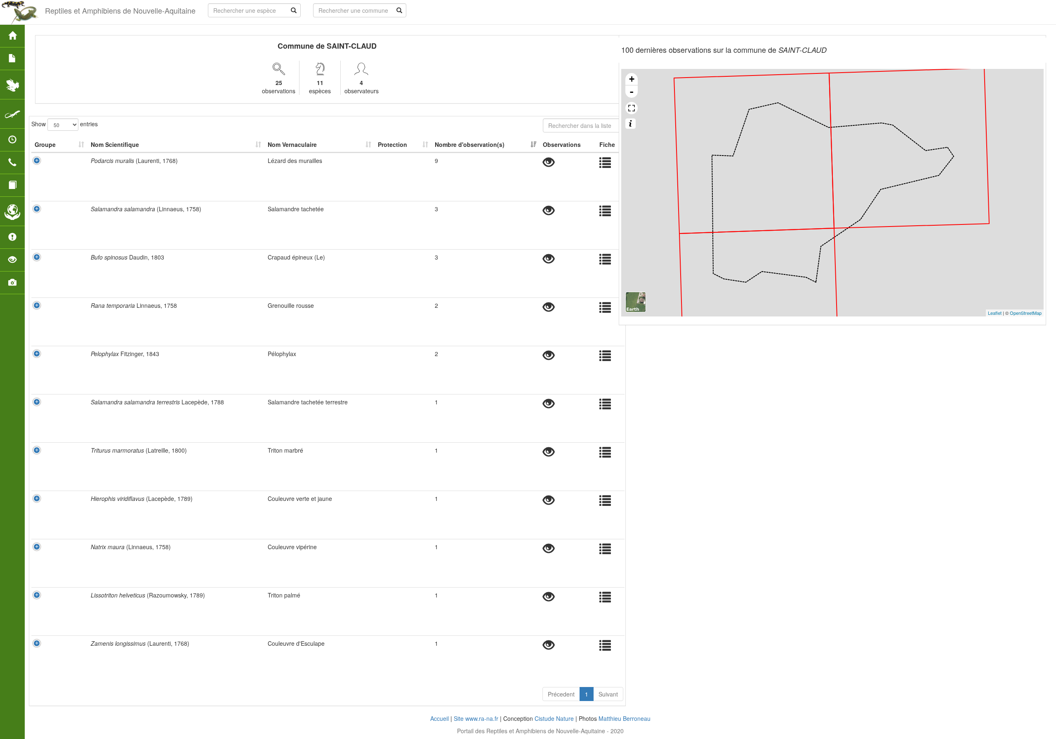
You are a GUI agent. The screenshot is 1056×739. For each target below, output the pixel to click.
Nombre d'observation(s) (469, 144)
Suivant (608, 694)
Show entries (64, 123)
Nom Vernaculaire (292, 144)
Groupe (45, 144)
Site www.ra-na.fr (476, 718)
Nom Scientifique (115, 144)
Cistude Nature (554, 718)
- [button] (631, 91)
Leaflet (995, 312)
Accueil (439, 718)
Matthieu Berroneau (625, 718)
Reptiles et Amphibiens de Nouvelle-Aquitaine (120, 10)
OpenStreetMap (1026, 312)
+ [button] (631, 79)
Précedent (561, 694)
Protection (392, 144)
